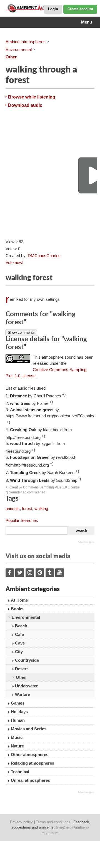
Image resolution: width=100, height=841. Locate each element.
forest (27, 508)
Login (53, 9)
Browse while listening (31, 97)
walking (41, 508)
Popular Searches (22, 520)
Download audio (25, 105)
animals (13, 508)
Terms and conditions (53, 822)
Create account (80, 9)
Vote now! (14, 262)
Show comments (21, 332)
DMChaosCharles (44, 255)
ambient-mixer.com (33, 8)
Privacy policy (21, 822)
